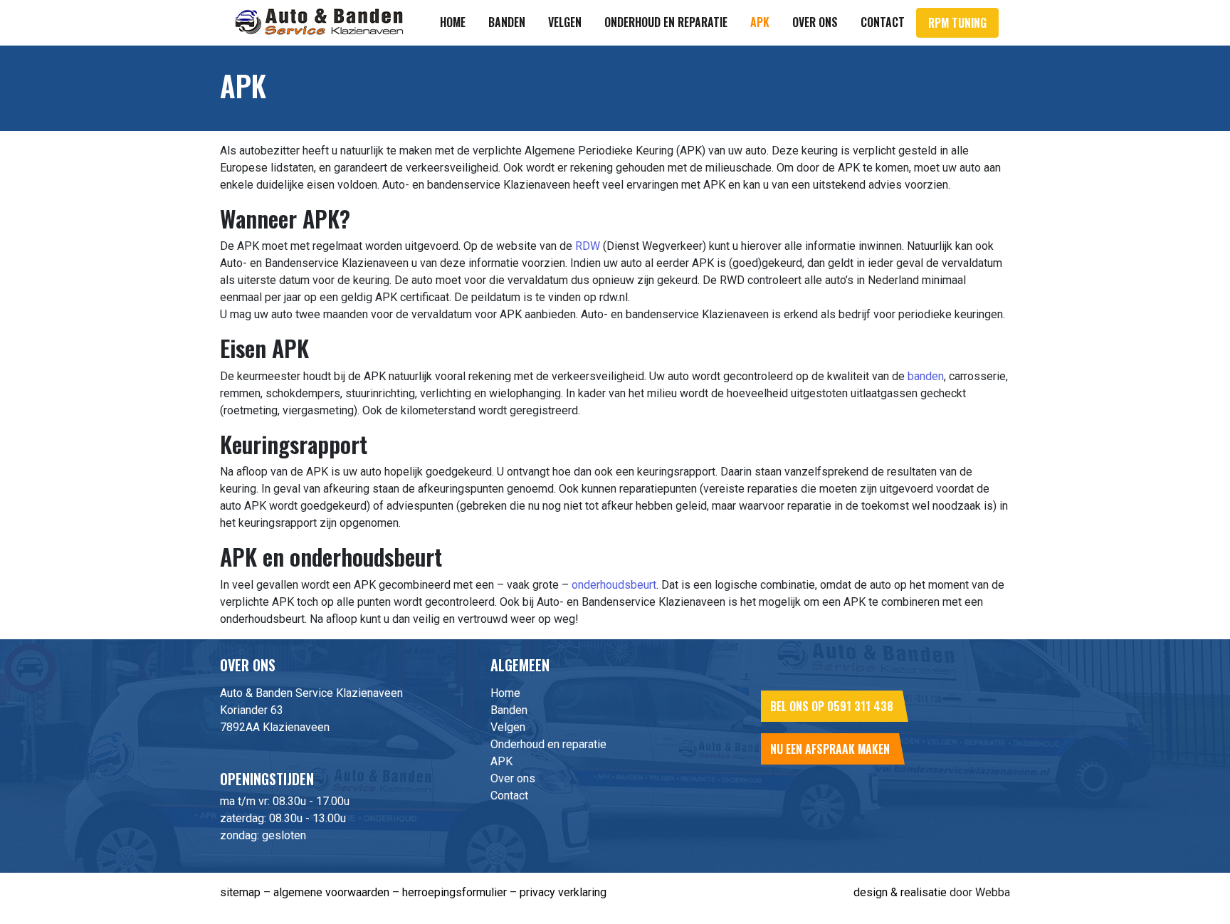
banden (926, 376)
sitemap (240, 892)
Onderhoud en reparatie (665, 22)
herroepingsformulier (454, 892)
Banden (506, 22)
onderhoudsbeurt (614, 585)
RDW (587, 246)
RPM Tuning (957, 22)
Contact (883, 22)
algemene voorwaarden (331, 892)
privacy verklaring (563, 892)
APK (759, 22)
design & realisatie (900, 892)
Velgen (565, 22)
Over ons (815, 22)
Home (453, 22)
